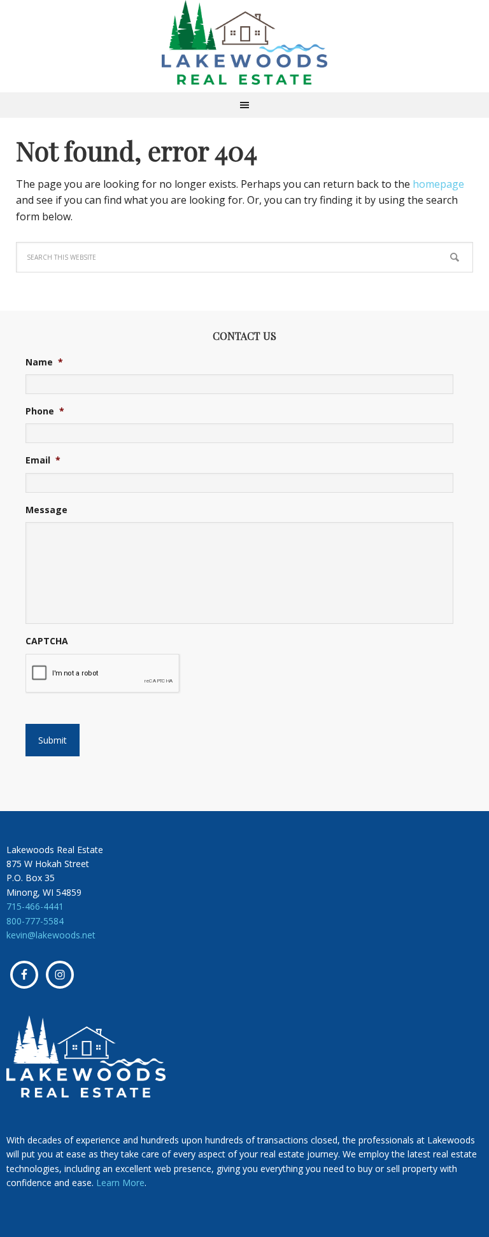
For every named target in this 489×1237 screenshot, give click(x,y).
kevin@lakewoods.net (51, 935)
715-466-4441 (35, 906)
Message (46, 510)
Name (44, 362)
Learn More (120, 1183)
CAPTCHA (46, 641)
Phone (44, 411)
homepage (438, 184)
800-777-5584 (35, 921)
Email (42, 460)
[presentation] (102, 673)
